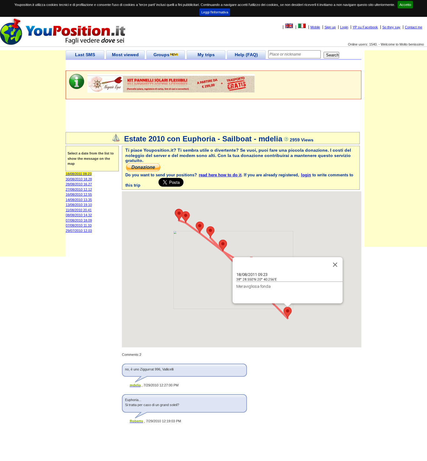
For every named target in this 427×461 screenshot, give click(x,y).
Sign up (330, 27)
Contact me (413, 27)
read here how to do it (220, 175)
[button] (288, 312)
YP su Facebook (365, 27)
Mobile (315, 27)
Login (344, 27)
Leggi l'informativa (214, 12)
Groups (161, 54)
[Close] (335, 264)
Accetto (405, 5)
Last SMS (85, 54)
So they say (391, 27)
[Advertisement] (179, 65)
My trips (206, 54)
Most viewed (125, 54)
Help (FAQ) (246, 54)
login (306, 175)
